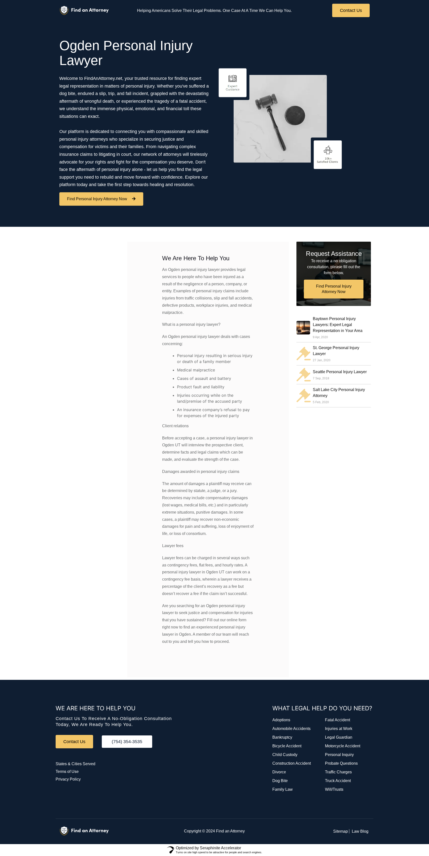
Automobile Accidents (291, 728)
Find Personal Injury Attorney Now (97, 199)
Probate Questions (341, 763)
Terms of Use (67, 771)
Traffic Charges (338, 772)
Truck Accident (338, 781)
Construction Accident (291, 763)
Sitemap (340, 831)
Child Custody (284, 755)
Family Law (282, 789)
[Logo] (84, 10)
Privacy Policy (68, 779)
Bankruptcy (282, 737)
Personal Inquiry (339, 755)
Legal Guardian (338, 737)
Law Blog (360, 831)
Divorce (279, 772)
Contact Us (351, 10)
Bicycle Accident (286, 746)
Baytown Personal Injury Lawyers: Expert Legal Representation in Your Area (337, 325)
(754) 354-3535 (127, 741)
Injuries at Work (338, 728)
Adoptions (281, 720)
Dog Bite (280, 781)
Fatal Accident (337, 720)
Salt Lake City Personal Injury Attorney (339, 393)
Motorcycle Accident (342, 746)
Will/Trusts (334, 789)
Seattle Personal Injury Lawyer (340, 371)
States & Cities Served (75, 764)
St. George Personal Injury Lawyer (336, 351)
